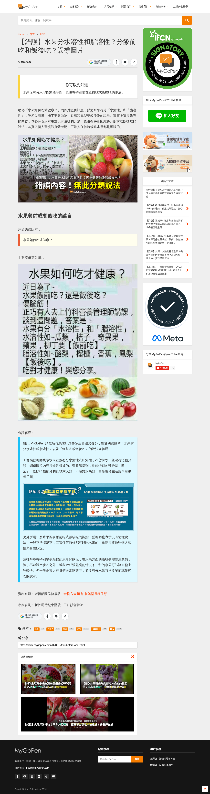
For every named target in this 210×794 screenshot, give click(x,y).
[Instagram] (32, 776)
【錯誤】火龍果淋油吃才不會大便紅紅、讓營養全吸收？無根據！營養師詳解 (68, 724)
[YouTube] (25, 776)
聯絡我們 (143, 6)
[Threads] (46, 776)
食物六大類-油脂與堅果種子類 (85, 594)
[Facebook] (17, 776)
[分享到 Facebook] (116, 62)
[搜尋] (187, 20)
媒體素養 (161, 6)
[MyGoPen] (28, 6)
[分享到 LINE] (125, 62)
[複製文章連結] (133, 62)
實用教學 (109, 6)
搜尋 (137, 759)
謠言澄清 (75, 6)
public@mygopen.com (37, 767)
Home (21, 34)
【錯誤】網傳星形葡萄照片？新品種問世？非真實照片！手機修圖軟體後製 (105, 685)
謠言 (32, 34)
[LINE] (39, 776)
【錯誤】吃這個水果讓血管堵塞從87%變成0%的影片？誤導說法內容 (47, 685)
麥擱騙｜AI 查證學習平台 (163, 765)
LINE (42, 34)
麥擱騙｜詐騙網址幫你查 (162, 758)
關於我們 (126, 6)
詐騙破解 (92, 6)
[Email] (53, 776)
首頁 (59, 6)
